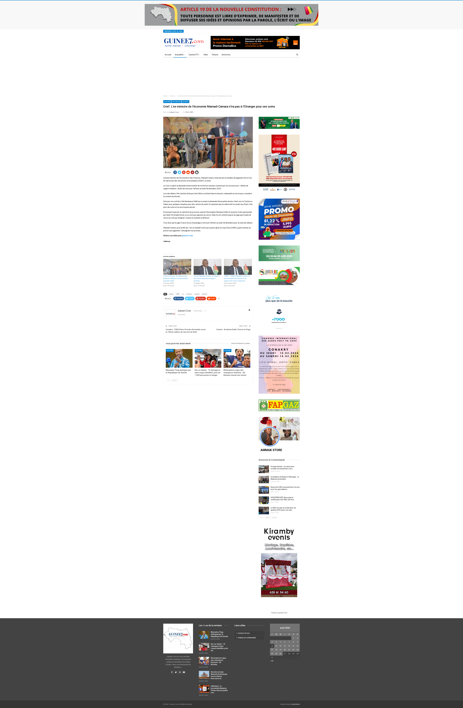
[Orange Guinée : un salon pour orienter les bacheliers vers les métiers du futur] (264, 469)
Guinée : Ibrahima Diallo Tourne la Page (233, 329)
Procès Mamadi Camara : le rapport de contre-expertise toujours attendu (207, 278)
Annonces (226, 55)
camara (171, 294)
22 (293, 650)
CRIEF (178, 294)
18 (276, 650)
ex (183, 294)
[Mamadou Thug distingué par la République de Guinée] (179, 358)
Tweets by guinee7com (279, 613)
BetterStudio (295, 704)
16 (298, 646)
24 (272, 654)
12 (281, 646)
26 (281, 654)
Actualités (179, 55)
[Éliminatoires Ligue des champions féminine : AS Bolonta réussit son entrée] (237, 358)
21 (289, 650)
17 (272, 650)
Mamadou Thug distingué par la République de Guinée (219, 634)
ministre (204, 294)
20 (285, 650)
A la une (167, 101)
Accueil (168, 55)
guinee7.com (187, 235)
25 (276, 654)
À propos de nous (244, 633)
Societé (185, 101)
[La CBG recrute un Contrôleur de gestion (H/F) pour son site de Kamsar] (264, 510)
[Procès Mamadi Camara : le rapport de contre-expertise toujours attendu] (208, 267)
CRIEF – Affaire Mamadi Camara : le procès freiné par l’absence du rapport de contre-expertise (237, 278)
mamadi (197, 294)
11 (276, 646)
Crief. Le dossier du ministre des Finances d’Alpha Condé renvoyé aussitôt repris (175, 278)
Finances (189, 294)
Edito (206, 55)
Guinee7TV (193, 55)
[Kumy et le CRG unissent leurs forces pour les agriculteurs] (264, 490)
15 (293, 646)
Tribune (214, 55)
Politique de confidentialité (247, 638)
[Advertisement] (231, 76)
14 (289, 646)
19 (281, 650)
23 (298, 650)
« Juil (271, 661)
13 (285, 646)
